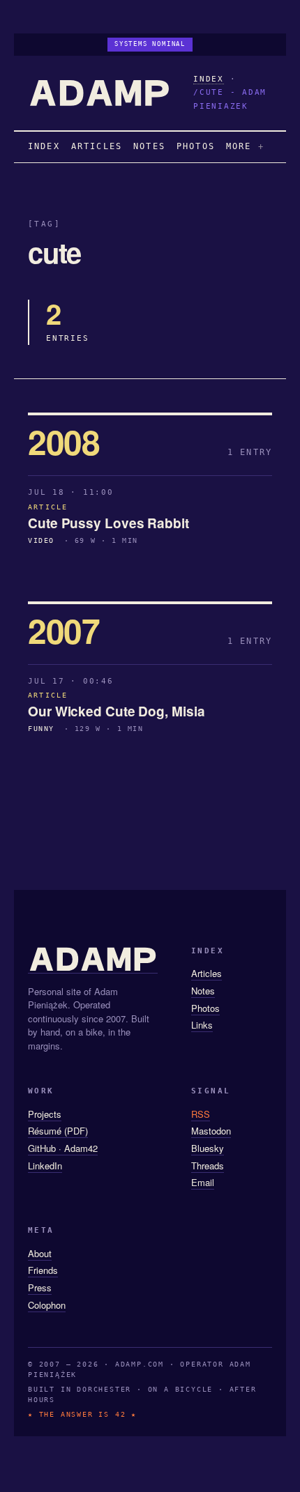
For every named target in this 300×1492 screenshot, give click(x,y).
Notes (203, 990)
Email (202, 1182)
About (40, 1253)
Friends (43, 1270)
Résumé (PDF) (58, 1130)
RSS (200, 1114)
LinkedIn (45, 1165)
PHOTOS (196, 146)
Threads (207, 1165)
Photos (205, 1008)
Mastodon (211, 1130)
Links (202, 1024)
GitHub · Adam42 (63, 1148)
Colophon (47, 1305)
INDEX (208, 79)
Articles (206, 973)
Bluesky (207, 1148)
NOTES (149, 146)
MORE (239, 146)
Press (40, 1287)
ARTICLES (96, 146)
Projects (44, 1114)
